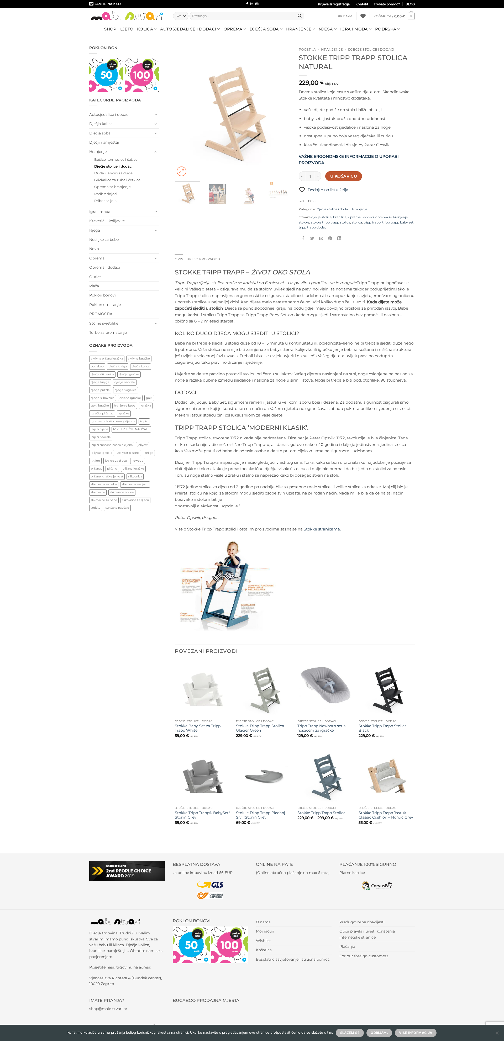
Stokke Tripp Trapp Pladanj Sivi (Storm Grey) (260, 815)
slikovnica (135, 476)
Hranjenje (299, 29)
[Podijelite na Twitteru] (312, 239)
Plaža (94, 286)
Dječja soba (264, 29)
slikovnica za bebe (104, 484)
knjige (95, 460)
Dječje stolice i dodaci (113, 166)
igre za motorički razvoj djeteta (113, 421)
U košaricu (343, 176)
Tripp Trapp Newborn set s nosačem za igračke (321, 728)
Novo (94, 248)
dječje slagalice (125, 390)
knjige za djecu (116, 460)
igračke (123, 413)
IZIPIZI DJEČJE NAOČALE (131, 429)
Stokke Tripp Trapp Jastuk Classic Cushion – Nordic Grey (386, 815)
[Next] (282, 111)
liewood (137, 460)
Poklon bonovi (102, 295)
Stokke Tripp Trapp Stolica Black (383, 728)
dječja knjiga (118, 366)
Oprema (233, 29)
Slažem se (350, 1033)
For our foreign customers (363, 956)
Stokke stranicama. (322, 529)
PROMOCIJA (100, 313)
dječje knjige (100, 382)
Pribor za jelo (105, 201)
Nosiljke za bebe (104, 239)
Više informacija (415, 1033)
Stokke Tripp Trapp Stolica (321, 813)
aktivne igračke (139, 358)
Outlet (95, 276)
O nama (263, 922)
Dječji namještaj (104, 142)
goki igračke (100, 405)
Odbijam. (379, 1033)
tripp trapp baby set (397, 222)
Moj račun (265, 931)
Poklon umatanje (105, 304)
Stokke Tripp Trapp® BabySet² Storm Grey (202, 815)
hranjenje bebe (124, 405)
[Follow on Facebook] (247, 4)
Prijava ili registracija (334, 4)
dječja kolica (140, 366)
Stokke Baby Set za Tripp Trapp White (197, 728)
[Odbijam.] (497, 1034)
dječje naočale (124, 382)
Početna (307, 49)
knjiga (148, 453)
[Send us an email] (256, 4)
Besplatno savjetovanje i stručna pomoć (293, 959)
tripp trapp (372, 222)
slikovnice (98, 492)
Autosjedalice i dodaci (188, 29)
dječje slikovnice (102, 398)
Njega (326, 29)
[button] (345, 16)
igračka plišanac (102, 413)
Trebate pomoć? (387, 4)
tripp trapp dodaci (313, 227)
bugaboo (97, 366)
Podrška (385, 29)
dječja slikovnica (102, 374)
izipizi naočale (101, 437)
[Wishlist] (363, 16)
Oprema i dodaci (104, 267)
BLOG (410, 4)
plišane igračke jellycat (107, 476)
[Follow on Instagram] (251, 4)
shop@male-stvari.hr (108, 1008)
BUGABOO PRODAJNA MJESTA (206, 1000)
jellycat (143, 445)
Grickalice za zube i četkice (117, 180)
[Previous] (183, 111)
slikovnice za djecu (135, 500)
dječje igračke (129, 374)
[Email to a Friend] (321, 239)
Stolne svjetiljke (103, 323)
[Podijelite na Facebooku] (303, 239)
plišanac (96, 468)
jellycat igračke (101, 453)
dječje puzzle (100, 390)
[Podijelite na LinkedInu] (339, 239)
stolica (357, 222)
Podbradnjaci (105, 194)
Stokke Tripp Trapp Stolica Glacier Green (260, 728)
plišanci (112, 468)
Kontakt (361, 4)
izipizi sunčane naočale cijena (112, 445)
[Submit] (299, 16)
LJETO (127, 29)
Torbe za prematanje (108, 332)
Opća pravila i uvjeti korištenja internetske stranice (367, 934)
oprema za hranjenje (391, 217)
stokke (96, 507)
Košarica (264, 950)
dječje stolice (321, 217)
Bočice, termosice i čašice (116, 160)
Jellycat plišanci (128, 453)
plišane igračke (133, 468)
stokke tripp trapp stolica (330, 222)
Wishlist (263, 940)
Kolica (145, 29)
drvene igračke (130, 398)
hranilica (339, 217)
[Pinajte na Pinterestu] (330, 239)
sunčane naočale (117, 507)
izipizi (144, 421)
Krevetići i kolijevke (107, 220)
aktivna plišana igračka (107, 358)
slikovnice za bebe (104, 500)
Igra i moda (354, 29)
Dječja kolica (101, 123)
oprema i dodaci (361, 217)
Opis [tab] (179, 259)
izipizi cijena (99, 429)
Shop (110, 29)
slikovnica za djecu (135, 484)
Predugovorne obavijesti (362, 922)
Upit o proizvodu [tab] (203, 259)
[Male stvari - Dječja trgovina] (127, 16)
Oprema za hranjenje (112, 187)
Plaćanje (347, 946)
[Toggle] (156, 114)
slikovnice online (122, 492)
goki (149, 398)
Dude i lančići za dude (113, 173)
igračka (145, 405)
